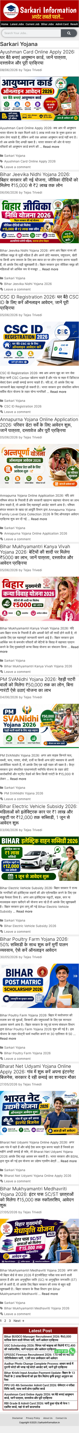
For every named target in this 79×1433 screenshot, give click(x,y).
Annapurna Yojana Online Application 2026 (35, 533)
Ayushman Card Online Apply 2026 (30, 161)
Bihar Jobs (47, 24)
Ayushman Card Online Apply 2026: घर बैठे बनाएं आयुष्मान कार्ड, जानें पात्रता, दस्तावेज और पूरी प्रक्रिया (37, 57)
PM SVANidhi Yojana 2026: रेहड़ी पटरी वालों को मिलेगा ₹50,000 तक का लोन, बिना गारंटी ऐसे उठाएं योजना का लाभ (37, 684)
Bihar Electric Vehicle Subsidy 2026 (30, 926)
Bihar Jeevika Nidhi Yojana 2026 (28, 284)
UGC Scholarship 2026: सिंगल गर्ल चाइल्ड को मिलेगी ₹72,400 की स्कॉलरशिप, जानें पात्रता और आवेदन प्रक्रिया (39, 1347)
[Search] (69, 33)
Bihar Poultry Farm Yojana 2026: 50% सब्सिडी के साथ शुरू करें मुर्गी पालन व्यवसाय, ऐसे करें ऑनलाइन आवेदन (34, 944)
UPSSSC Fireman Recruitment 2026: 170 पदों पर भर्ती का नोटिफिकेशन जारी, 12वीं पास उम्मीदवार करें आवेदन (39, 1356)
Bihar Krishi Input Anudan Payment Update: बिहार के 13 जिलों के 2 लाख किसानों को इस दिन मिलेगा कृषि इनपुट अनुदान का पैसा (39, 1376)
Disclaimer (17, 1418)
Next (19, 1321)
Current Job (32, 24)
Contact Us (61, 1418)
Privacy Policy (33, 1418)
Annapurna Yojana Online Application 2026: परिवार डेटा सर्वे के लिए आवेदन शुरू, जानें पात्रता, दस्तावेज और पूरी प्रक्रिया (39, 425)
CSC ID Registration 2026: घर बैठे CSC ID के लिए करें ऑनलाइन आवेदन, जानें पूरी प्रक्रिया (39, 302)
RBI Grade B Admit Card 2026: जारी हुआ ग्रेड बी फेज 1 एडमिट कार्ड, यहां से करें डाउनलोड (37, 1405)
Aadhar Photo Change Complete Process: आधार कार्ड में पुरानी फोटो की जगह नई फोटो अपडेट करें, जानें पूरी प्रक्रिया (38, 1365)
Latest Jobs (17, 24)
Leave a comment (17, 167)
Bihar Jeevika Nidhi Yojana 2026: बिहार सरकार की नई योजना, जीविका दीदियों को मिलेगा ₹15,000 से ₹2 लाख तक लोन (39, 180)
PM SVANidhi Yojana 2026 (23, 793)
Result (74, 24)
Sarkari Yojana (14, 155)
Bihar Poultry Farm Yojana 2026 (27, 1053)
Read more (51, 147)
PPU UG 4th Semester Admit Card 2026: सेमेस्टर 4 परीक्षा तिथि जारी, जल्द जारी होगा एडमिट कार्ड (39, 1387)
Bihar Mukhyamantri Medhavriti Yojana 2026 (36, 1308)
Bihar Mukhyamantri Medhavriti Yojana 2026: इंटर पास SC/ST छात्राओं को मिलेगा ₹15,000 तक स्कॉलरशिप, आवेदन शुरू (37, 1197)
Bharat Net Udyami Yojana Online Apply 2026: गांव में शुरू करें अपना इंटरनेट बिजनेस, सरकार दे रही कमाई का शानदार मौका (38, 1071)
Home (4, 24)
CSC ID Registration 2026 (23, 406)
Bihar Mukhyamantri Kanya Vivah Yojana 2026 (38, 666)
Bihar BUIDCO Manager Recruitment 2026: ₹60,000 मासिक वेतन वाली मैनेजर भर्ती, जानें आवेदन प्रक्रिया (37, 1338)
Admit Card (62, 24)
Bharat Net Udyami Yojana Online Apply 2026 (37, 1176)
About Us (47, 1418)
